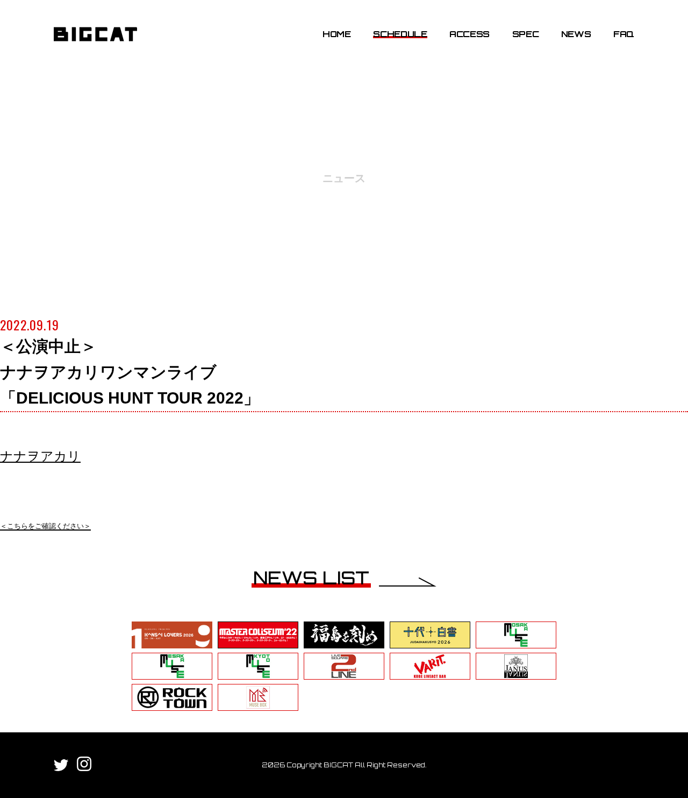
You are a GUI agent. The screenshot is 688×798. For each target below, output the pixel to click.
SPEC (525, 34)
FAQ (623, 34)
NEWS (576, 34)
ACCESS (469, 34)
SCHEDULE (400, 34)
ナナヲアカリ (40, 456)
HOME (336, 34)
